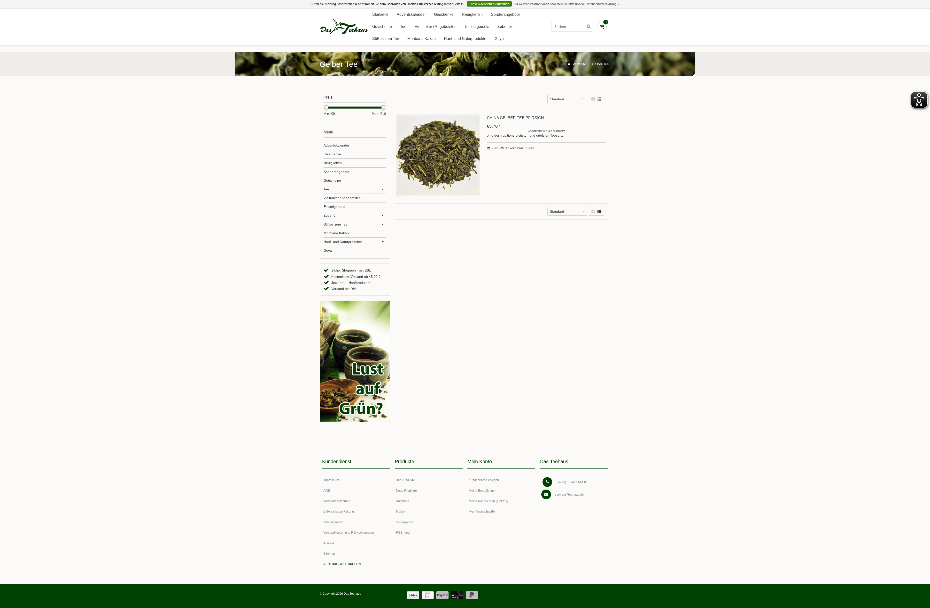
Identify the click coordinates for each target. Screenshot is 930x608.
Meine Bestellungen (482, 490)
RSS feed (403, 532)
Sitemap (329, 553)
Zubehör (504, 26)
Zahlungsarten (333, 522)
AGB (326, 490)
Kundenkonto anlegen (484, 480)
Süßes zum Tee (385, 39)
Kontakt (328, 543)
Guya (499, 39)
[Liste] (599, 99)
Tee (403, 26)
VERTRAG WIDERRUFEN (342, 564)
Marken (401, 511)
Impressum (331, 480)
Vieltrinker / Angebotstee (436, 26)
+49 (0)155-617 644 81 (572, 482)
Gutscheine (382, 26)
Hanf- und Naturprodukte (465, 39)
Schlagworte (404, 522)
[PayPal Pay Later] (472, 595)
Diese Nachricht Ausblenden (489, 4)
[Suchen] (588, 26)
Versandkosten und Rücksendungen (348, 532)
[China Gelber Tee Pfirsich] (438, 155)
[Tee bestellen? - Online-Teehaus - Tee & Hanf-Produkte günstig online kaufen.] (344, 27)
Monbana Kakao (421, 39)
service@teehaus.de (569, 494)
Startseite (380, 14)
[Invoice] (428, 595)
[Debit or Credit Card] (457, 595)
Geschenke (444, 14)
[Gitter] (593, 99)
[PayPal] (442, 595)
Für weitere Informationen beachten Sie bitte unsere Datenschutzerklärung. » (567, 4)
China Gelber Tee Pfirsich (515, 118)
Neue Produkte (406, 490)
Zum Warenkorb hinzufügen (513, 148)
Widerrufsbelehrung (336, 501)
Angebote (402, 501)
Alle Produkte (405, 480)
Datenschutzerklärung (338, 511)
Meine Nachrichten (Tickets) (488, 501)
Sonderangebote (505, 14)
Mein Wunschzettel (482, 511)
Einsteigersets (477, 26)
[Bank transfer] (413, 595)
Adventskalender (411, 14)
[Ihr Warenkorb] (602, 26)
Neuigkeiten (472, 14)
